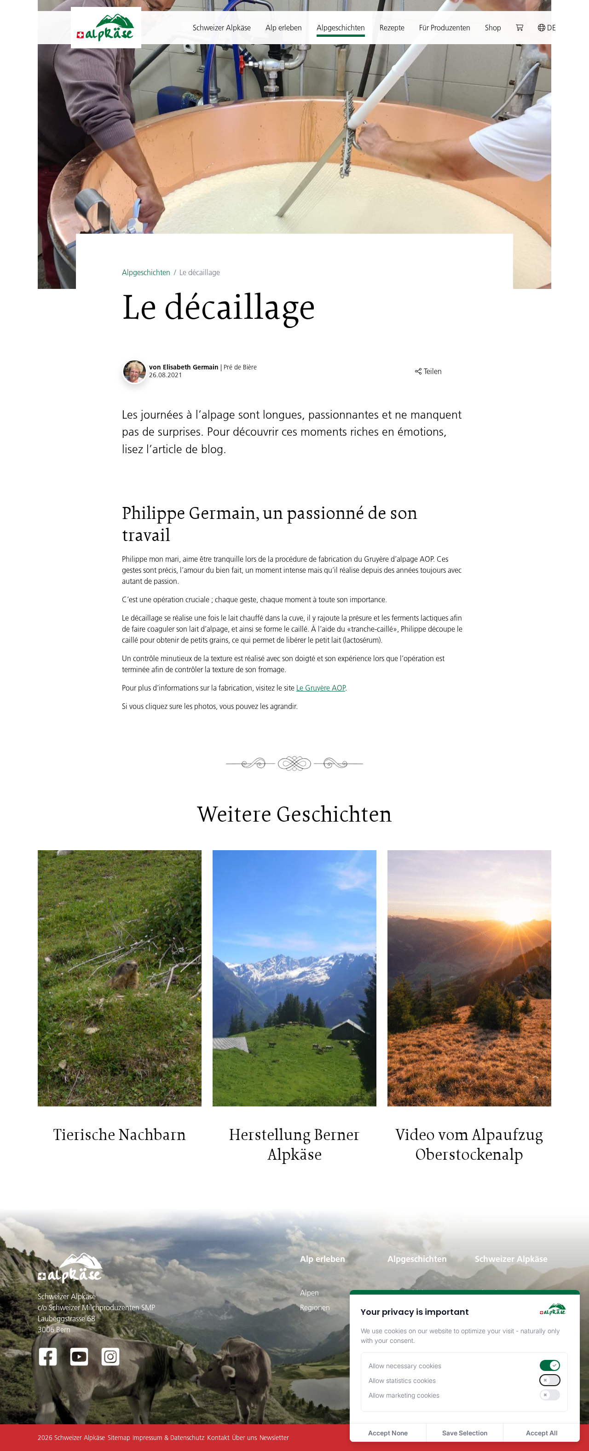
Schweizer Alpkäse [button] (222, 27)
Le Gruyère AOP (320, 687)
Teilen (432, 371)
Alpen (309, 1292)
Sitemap (119, 1438)
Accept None (388, 1433)
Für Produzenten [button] (444, 27)
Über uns (244, 1438)
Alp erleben (322, 1259)
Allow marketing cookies (404, 1395)
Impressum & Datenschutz (168, 1438)
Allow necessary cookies (405, 1366)
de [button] (550, 27)
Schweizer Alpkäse (511, 1259)
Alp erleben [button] (284, 27)
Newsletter (274, 1438)
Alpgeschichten (146, 272)
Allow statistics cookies (402, 1380)
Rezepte (392, 27)
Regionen (315, 1307)
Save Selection (464, 1433)
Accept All (542, 1433)
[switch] (550, 1365)
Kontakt (218, 1438)
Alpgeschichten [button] (341, 27)
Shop (493, 27)
